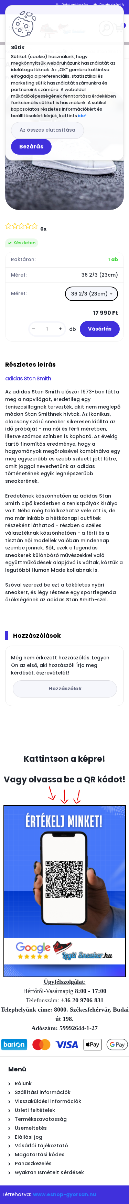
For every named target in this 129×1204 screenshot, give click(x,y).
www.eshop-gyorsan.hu (64, 1194)
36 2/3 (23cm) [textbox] (89, 293)
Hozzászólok (65, 688)
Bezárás (31, 146)
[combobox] (91, 294)
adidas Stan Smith (28, 378)
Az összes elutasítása (47, 129)
